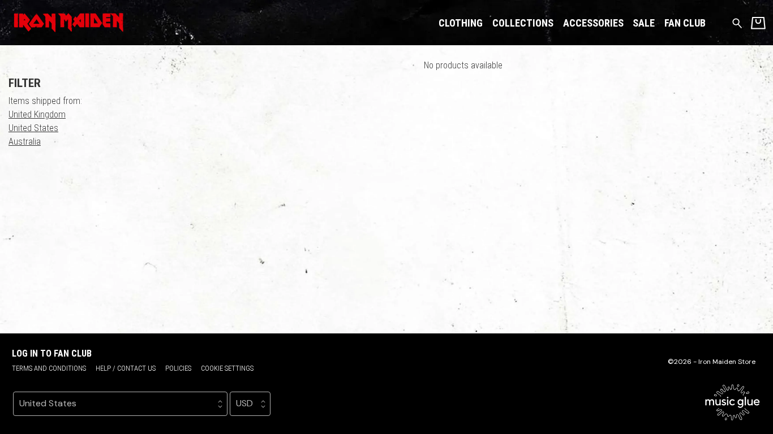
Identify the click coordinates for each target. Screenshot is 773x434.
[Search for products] (737, 22)
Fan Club (685, 23)
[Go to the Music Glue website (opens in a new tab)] (732, 402)
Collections (522, 23)
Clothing (461, 23)
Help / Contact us (126, 368)
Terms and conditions (49, 368)
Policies (178, 368)
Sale (644, 23)
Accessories (593, 23)
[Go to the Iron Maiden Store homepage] (66, 23)
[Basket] (758, 23)
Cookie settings (227, 368)
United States (33, 128)
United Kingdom (37, 114)
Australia (24, 141)
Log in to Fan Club (52, 353)
